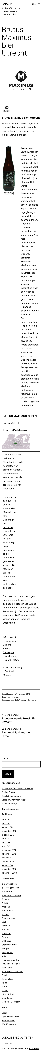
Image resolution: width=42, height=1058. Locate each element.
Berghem (6, 926)
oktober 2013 (8, 835)
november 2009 (9, 873)
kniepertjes (7, 1043)
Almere (5, 903)
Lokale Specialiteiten (17, 1037)
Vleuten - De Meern (27, 700)
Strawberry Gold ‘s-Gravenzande (17, 788)
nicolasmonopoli (13, 697)
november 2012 (9, 854)
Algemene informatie (11, 895)
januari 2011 (7, 865)
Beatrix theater (12, 660)
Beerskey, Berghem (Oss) (14, 800)
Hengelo (6, 948)
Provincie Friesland (11, 964)
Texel (4, 983)
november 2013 (9, 831)
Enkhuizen (7, 941)
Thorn (5, 986)
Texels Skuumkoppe (11, 796)
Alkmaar (5, 899)
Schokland (7, 967)
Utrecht (7, 454)
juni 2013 (6, 842)
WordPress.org (9, 1024)
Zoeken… (6, 758)
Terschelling (7, 979)
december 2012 (9, 850)
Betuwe (5, 929)
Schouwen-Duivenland (12, 971)
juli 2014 (5, 819)
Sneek (5, 975)
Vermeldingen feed (10, 1017)
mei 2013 (6, 846)
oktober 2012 (8, 857)
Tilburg (5, 990)
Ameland (6, 907)
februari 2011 (8, 861)
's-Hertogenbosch (10, 888)
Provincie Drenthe (10, 960)
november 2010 (9, 869)
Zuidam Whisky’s (9, 803)
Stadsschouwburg (12, 667)
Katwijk (5, 956)
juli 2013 (5, 838)
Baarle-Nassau (8, 918)
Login (4, 1013)
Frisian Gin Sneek (10, 792)
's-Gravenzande (9, 884)
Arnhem (5, 914)
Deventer (6, 937)
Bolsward (6, 933)
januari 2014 (7, 827)
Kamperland (7, 952)
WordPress (34, 1048)
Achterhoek (7, 891)
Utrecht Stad (8, 994)
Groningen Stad (9, 945)
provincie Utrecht (12, 469)
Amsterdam (7, 910)
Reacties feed (8, 1020)
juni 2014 (6, 823)
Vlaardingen (7, 998)
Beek (4, 922)
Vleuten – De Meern (11, 1002)
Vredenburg (11, 656)
